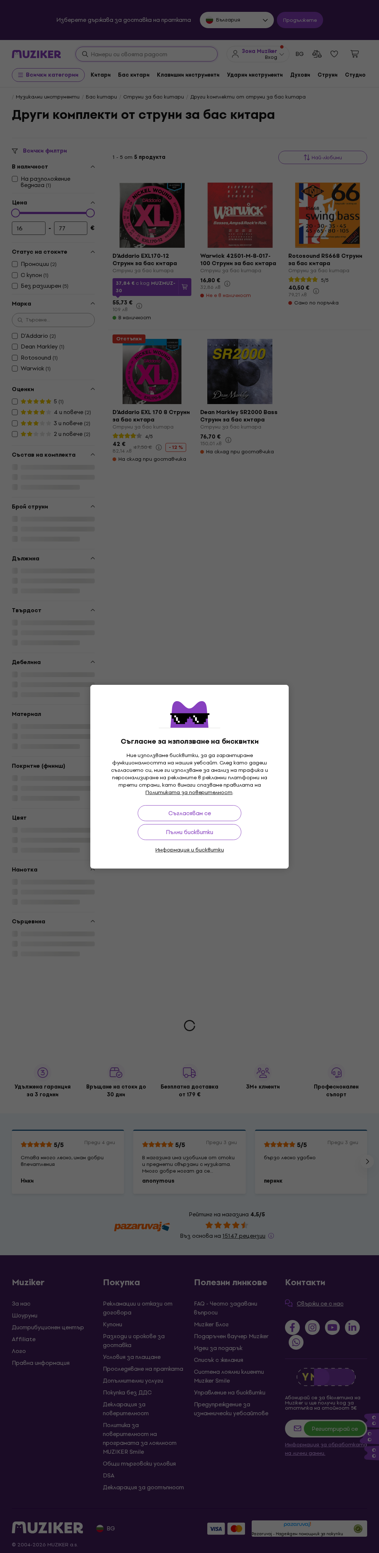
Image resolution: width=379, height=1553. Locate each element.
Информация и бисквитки (189, 850)
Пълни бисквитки (189, 832)
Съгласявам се (189, 813)
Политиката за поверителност (188, 792)
